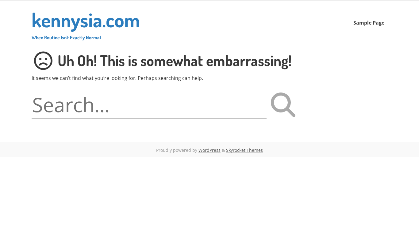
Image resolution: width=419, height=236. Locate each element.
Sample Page (368, 22)
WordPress (209, 150)
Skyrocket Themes (244, 150)
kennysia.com (86, 24)
